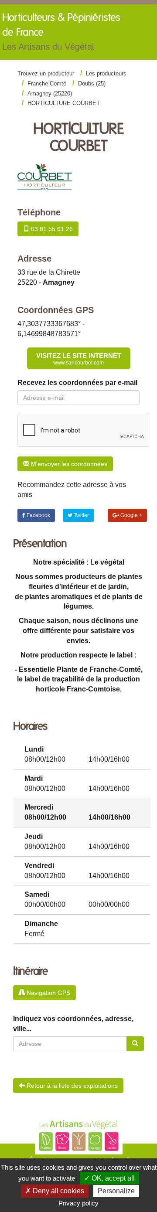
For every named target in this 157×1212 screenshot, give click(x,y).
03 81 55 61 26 (51, 228)
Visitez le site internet (78, 359)
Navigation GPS (47, 992)
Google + (130, 515)
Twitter (80, 515)
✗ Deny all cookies (54, 1191)
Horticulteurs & (61, 32)
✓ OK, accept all (109, 1178)
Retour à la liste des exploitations (71, 1085)
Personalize (116, 1191)
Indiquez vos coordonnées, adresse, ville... (73, 1023)
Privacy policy (78, 1203)
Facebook (37, 515)
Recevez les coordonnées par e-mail (77, 382)
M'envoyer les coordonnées (68, 463)
